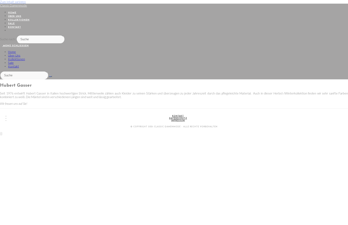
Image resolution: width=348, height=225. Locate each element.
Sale (11, 62)
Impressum (178, 120)
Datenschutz (178, 118)
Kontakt (13, 66)
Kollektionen (16, 59)
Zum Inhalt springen (13, 2)
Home (12, 52)
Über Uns (14, 55)
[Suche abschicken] (50, 76)
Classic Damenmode (13, 5)
